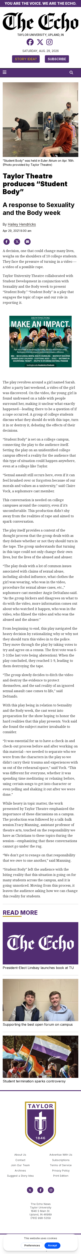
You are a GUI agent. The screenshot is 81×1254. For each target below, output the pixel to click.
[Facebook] (30, 42)
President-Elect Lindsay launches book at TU (38, 968)
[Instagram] (49, 42)
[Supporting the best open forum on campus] (41, 1000)
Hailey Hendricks (22, 224)
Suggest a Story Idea (20, 1175)
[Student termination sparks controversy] (41, 1057)
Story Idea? (26, 59)
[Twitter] (40, 42)
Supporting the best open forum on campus (38, 1024)
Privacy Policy (61, 1170)
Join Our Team (20, 1165)
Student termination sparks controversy (34, 1081)
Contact (20, 1160)
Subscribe (57, 59)
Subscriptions (61, 1160)
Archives (20, 1170)
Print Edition (60, 1175)
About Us (20, 1154)
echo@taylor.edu (41, 1199)
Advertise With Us (60, 1154)
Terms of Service (61, 1165)
